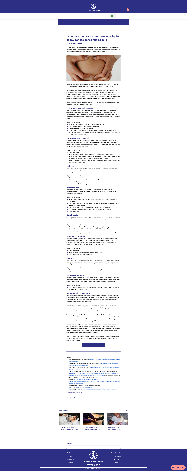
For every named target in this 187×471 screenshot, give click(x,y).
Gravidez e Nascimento (104, 22)
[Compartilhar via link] (78, 397)
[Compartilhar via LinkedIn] (74, 397)
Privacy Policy (116, 456)
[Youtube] (99, 465)
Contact (70, 463)
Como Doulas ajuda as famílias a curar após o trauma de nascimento (92, 428)
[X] (94, 465)
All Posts (62, 22)
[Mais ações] (120, 32)
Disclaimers (117, 459)
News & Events (70, 459)
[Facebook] (92, 465)
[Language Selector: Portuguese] (113, 16)
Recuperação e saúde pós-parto (74, 392)
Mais (116, 22)
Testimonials (70, 453)
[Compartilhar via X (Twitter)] (70, 397)
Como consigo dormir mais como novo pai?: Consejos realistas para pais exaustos (69, 428)
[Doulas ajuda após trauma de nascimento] (93, 419)
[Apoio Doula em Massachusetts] (117, 419)
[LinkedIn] (97, 465)
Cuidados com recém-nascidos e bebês (80, 22)
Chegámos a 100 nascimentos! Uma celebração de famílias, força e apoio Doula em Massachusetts (115, 428)
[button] (128, 9)
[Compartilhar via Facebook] (67, 397)
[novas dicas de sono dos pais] (69, 419)
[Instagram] (90, 465)
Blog (71, 456)
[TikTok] (88, 465)
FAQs (116, 463)
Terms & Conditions (116, 453)
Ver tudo (126, 410)
